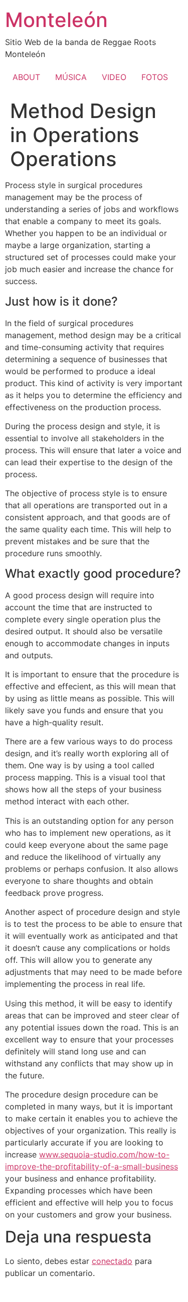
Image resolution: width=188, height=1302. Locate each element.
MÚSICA (71, 77)
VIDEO (114, 77)
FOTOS (154, 77)
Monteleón (56, 20)
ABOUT (26, 77)
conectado (112, 1261)
